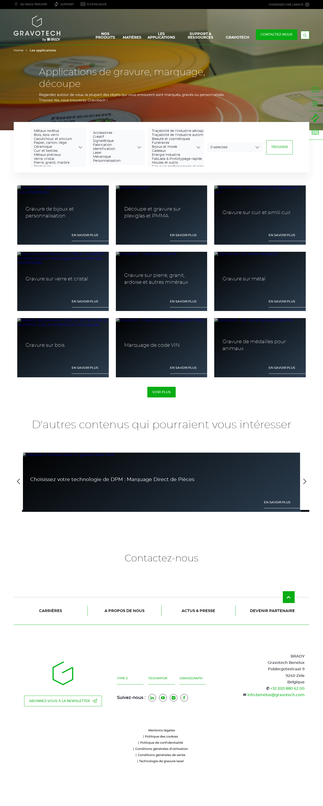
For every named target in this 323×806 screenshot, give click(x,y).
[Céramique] (54, 147)
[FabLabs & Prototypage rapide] (172, 159)
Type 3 (122, 678)
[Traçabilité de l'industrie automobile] (172, 135)
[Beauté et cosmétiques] (172, 139)
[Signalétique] (113, 141)
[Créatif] (113, 137)
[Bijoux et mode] (172, 147)
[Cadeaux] (172, 151)
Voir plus (161, 392)
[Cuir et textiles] (54, 151)
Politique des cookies (161, 736)
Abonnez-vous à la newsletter (59, 701)
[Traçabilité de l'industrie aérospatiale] (172, 131)
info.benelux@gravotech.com (276, 695)
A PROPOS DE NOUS (124, 611)
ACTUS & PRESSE (198, 611)
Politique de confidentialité (161, 742)
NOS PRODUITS (105, 35)
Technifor (157, 678)
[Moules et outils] (172, 163)
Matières (132, 37)
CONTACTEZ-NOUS (276, 34)
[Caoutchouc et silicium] (54, 139)
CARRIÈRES (50, 611)
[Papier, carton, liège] (54, 143)
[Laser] (113, 153)
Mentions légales (161, 730)
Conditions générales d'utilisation (161, 749)
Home (18, 50)
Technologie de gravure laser (161, 761)
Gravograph (191, 678)
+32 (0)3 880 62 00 (287, 688)
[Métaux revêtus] (54, 131)
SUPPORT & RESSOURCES (200, 35)
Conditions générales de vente (161, 755)
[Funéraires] (172, 143)
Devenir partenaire (272, 611)
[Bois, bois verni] (54, 135)
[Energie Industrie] (172, 155)
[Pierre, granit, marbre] (54, 163)
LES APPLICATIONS (161, 35)
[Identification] (113, 149)
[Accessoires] (113, 133)
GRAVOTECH (237, 37)
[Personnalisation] (113, 161)
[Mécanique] (113, 157)
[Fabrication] (113, 145)
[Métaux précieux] (54, 155)
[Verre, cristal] (54, 159)
